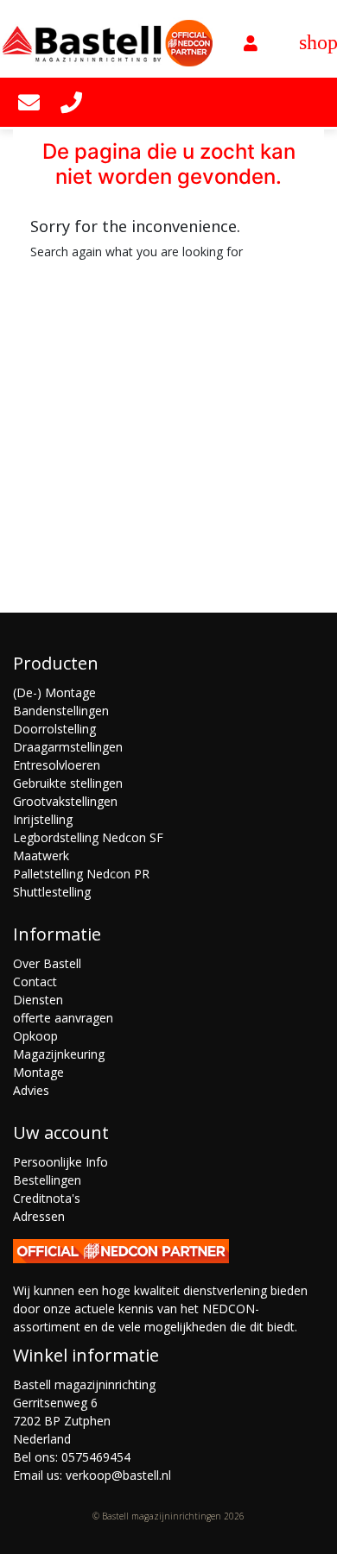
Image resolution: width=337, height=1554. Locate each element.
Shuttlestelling (52, 892)
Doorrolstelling (54, 728)
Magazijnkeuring (59, 1054)
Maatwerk (41, 855)
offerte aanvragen (63, 1018)
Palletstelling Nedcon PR (81, 873)
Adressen (39, 1216)
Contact (35, 981)
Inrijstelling (43, 819)
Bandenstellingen (61, 710)
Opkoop (35, 1036)
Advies (31, 1090)
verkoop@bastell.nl (118, 1475)
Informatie (57, 934)
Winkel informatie (86, 1355)
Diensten (38, 999)
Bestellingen (47, 1180)
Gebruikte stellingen (68, 783)
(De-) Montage (54, 692)
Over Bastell (47, 963)
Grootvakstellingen (65, 801)
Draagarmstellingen (68, 747)
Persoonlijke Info (60, 1162)
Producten (56, 663)
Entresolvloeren (56, 765)
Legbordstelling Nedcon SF (88, 837)
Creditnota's (46, 1198)
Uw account (61, 1132)
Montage (38, 1072)
